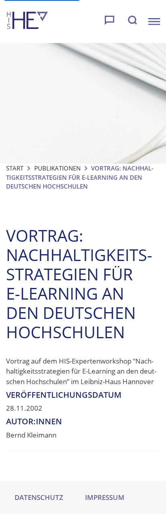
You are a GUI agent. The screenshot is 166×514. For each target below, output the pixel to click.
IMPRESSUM (104, 497)
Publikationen (57, 168)
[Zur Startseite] (27, 21)
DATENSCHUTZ (39, 497)
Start (14, 168)
